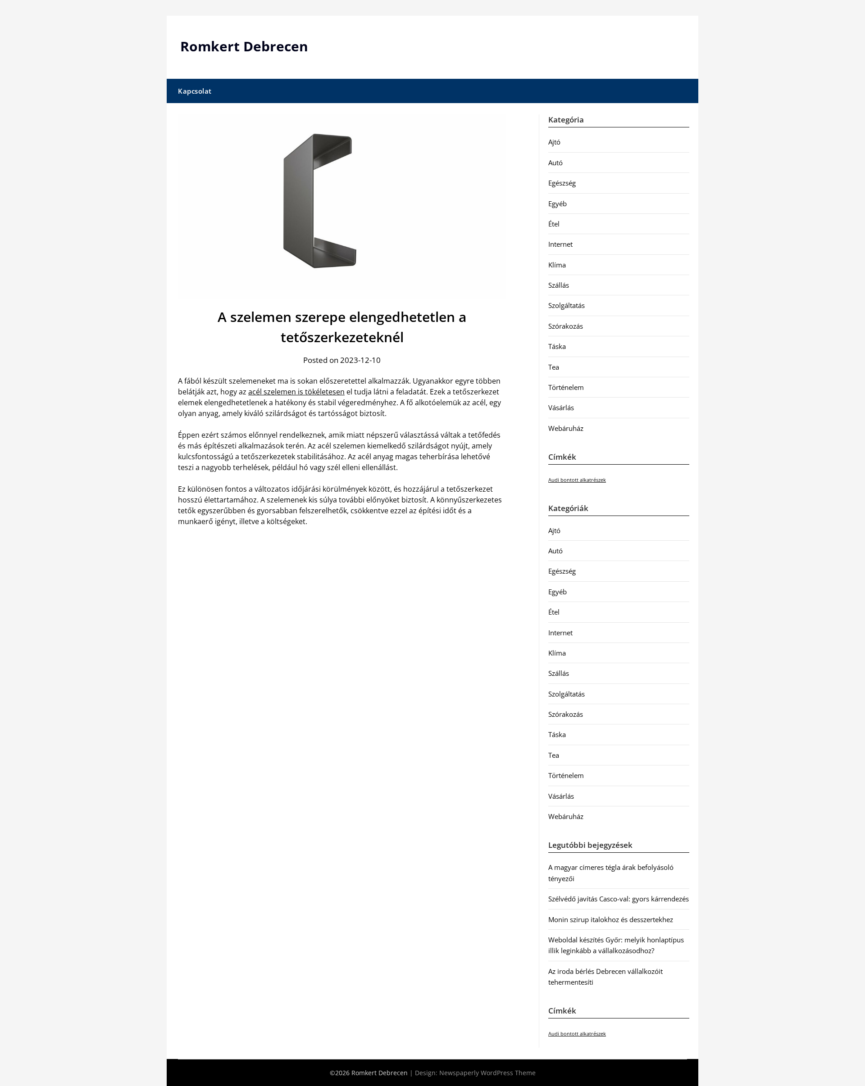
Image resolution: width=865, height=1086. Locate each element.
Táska (557, 346)
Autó (555, 162)
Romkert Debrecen (244, 46)
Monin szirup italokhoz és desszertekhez (610, 919)
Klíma (557, 264)
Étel (554, 223)
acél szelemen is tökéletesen (296, 392)
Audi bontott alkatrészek (577, 480)
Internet (560, 244)
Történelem (566, 387)
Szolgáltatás (566, 305)
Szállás (558, 285)
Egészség (562, 182)
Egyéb (557, 203)
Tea (553, 366)
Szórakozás (565, 325)
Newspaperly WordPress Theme (487, 1072)
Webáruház (565, 428)
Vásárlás (561, 407)
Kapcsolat (195, 90)
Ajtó (554, 141)
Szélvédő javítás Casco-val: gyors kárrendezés (618, 898)
